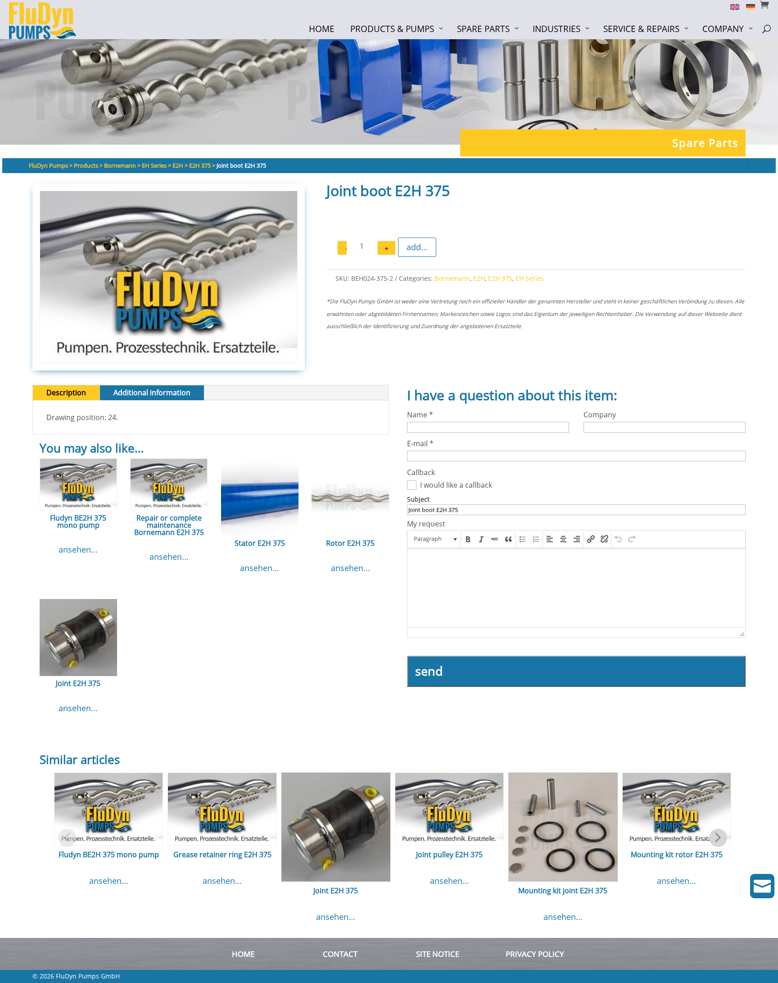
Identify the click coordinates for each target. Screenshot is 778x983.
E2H (479, 278)
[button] (435, 539)
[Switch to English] (731, 6)
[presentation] (435, 539)
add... (417, 247)
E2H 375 (500, 278)
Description (66, 393)
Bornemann (452, 278)
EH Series (530, 278)
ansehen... (78, 549)
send (429, 671)
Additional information (151, 393)
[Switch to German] (747, 6)
